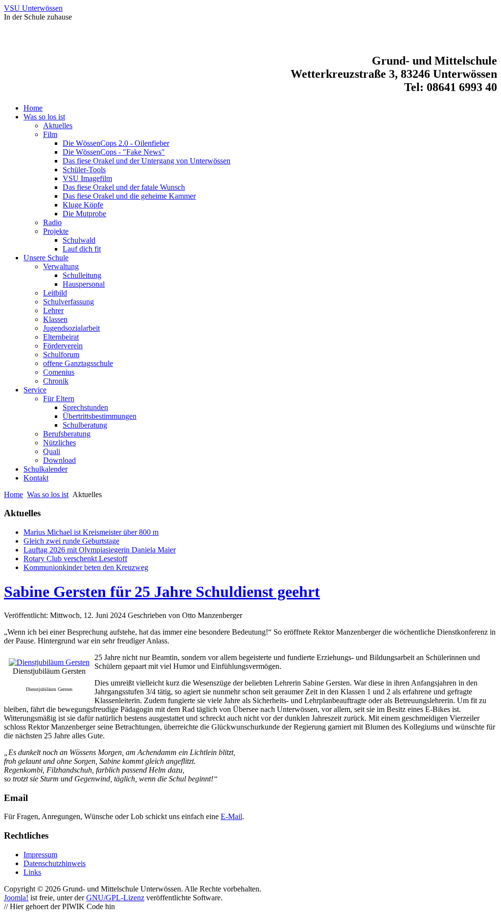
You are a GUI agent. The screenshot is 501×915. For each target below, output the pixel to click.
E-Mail (231, 816)
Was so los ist (47, 494)
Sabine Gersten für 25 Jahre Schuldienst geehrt (162, 591)
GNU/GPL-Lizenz (115, 897)
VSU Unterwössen (33, 8)
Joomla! (16, 897)
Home (13, 494)
